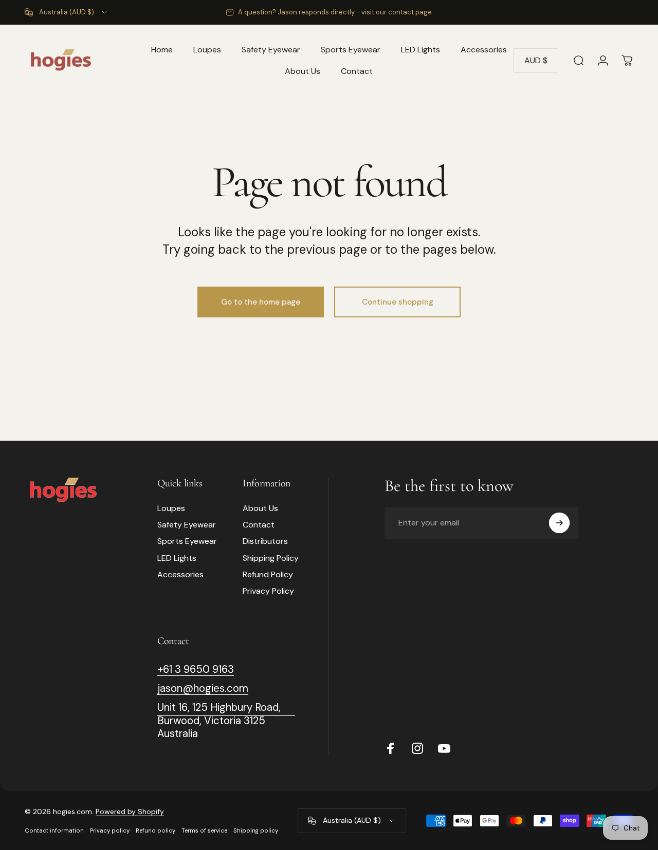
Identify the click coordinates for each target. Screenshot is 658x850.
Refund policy (155, 830)
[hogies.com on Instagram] (417, 748)
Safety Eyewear (186, 525)
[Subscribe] (559, 523)
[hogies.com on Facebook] (391, 748)
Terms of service (204, 830)
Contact (259, 525)
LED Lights (176, 558)
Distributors (265, 541)
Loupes (171, 508)
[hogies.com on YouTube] (444, 748)
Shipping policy (255, 830)
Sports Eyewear (187, 541)
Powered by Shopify (130, 811)
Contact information (54, 830)
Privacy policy (110, 830)
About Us (260, 508)
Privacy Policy (268, 591)
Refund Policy (268, 575)
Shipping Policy (271, 558)
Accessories (180, 575)
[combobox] (66, 12)
